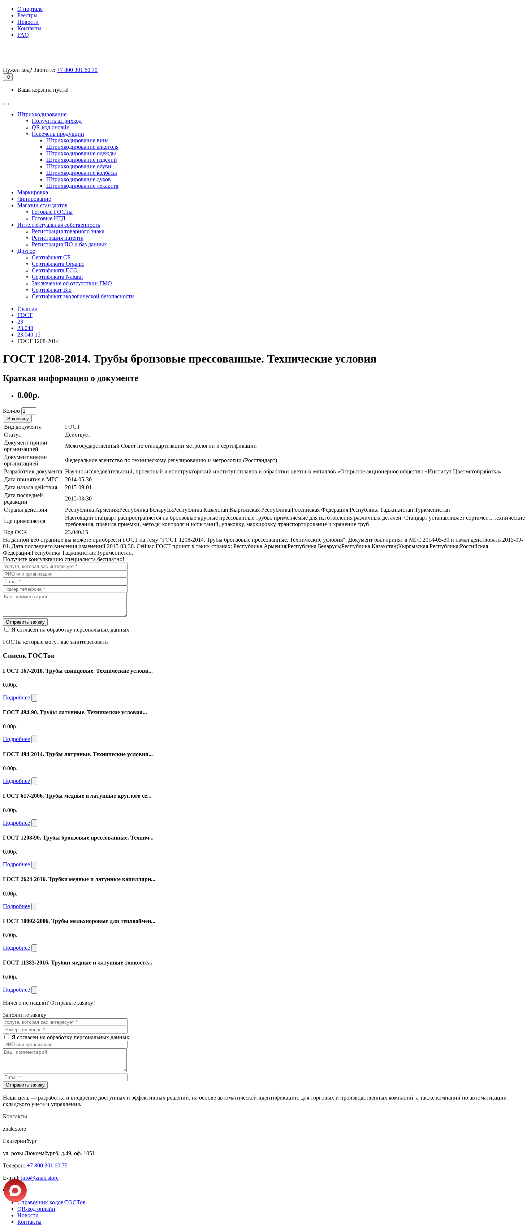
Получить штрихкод (57, 121)
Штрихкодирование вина (77, 140)
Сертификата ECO (55, 270)
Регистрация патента (57, 238)
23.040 (25, 328)
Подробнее (16, 697)
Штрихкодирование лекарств (82, 186)
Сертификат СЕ (51, 257)
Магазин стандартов (42, 205)
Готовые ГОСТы (52, 212)
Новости (28, 22)
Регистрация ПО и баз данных (69, 244)
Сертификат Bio (52, 290)
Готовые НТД (48, 218)
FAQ (23, 35)
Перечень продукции (58, 134)
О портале (30, 9)
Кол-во (11, 411)
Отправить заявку (25, 622)
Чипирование (34, 199)
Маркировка (32, 192)
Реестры (27, 15)
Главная (27, 308)
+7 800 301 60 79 (77, 70)
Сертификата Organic (58, 264)
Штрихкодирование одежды (81, 153)
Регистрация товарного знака (68, 231)
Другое (26, 251)
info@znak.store (40, 1178)
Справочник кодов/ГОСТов (51, 1202)
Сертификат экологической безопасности (83, 296)
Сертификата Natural (57, 277)
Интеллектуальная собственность (58, 225)
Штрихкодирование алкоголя (82, 147)
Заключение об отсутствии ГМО (72, 283)
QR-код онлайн (51, 127)
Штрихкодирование (41, 114)
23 (20, 321)
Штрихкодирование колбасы (81, 173)
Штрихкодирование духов (78, 179)
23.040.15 (28, 334)
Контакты (29, 28)
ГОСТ (25, 315)
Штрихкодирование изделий (81, 160)
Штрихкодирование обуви (78, 166)
